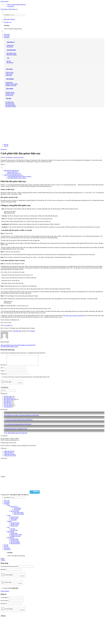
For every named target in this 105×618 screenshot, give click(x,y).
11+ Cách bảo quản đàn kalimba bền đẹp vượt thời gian (18, 419)
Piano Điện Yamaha (19, 514)
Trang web (3, 373)
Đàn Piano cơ (11, 42)
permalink (32, 331)
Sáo (8, 58)
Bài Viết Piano (7, 401)
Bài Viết (6, 144)
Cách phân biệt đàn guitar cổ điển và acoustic (19, 176)
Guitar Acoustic (14, 517)
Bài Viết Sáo (7, 402)
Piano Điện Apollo (18, 512)
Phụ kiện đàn (10, 537)
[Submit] (1, 392)
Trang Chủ (7, 34)
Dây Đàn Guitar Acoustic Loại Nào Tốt (73, 315)
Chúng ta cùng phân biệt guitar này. (13, 175)
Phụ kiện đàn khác (15, 543)
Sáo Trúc (12, 528)
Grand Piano (17, 509)
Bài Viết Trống (8, 403)
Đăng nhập (15, 588)
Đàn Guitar (9, 69)
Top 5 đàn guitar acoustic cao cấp (9, 346)
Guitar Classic (14, 518)
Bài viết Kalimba (8, 398)
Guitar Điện (13, 520)
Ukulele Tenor (14, 525)
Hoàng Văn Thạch (19, 157)
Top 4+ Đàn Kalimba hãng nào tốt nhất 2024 (15, 433)
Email (3, 370)
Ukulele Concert (14, 524)
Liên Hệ (6, 146)
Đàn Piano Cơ (14, 506)
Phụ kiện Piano (14, 539)
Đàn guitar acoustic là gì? (14, 173)
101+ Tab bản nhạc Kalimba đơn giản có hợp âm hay (18, 424)
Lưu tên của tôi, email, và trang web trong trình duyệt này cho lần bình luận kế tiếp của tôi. (26, 377)
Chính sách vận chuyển (10, 455)
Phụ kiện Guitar (14, 540)
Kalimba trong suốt (15, 536)
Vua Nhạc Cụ (9, 325)
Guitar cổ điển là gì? (13, 172)
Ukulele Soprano (14, 522)
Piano (8, 505)
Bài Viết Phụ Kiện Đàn (10, 399)
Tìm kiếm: (6, 15)
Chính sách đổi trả (8, 452)
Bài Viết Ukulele (8, 405)
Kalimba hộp (13, 533)
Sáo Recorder (14, 530)
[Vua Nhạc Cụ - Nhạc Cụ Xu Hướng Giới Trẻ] (9, 9)
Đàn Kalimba (10, 79)
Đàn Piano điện (11, 50)
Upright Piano (17, 508)
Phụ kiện (8, 98)
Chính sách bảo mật (9, 451)
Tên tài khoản (5, 597)
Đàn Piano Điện (14, 511)
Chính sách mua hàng (9, 454)
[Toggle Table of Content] (2, 167)
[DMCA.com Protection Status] (34, 493)
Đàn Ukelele (9, 88)
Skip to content (4, 1)
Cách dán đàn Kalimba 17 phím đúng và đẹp (15, 428)
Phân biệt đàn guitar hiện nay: (11, 170)
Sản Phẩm (6, 37)
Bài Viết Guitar (4, 149)
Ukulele (9, 521)
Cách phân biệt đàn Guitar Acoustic (17, 178)
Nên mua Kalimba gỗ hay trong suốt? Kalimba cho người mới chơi (18, 345)
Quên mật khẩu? (5, 591)
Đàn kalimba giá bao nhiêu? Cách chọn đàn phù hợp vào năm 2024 (21, 415)
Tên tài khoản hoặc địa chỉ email (9, 566)
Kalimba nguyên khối (16, 534)
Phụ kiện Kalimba (15, 542)
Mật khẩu (4, 569)
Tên (2, 367)
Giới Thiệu (7, 35)
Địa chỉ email (5, 600)
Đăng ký (3, 615)
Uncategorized (7, 406)
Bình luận (4, 365)
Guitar (8, 515)
